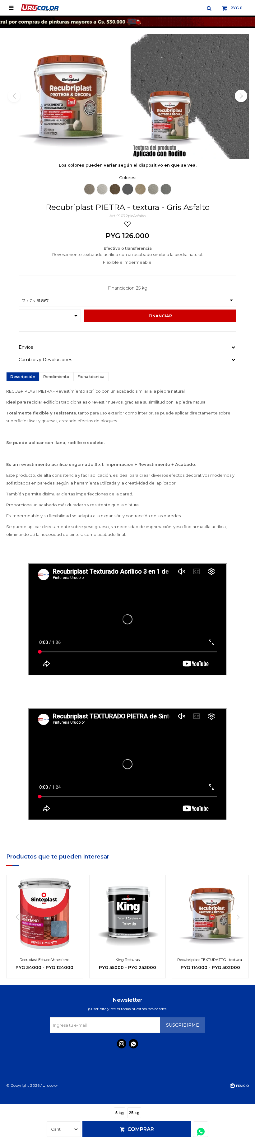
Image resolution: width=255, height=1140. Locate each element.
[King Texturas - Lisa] (127, 913)
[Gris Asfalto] (127, 189)
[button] (209, 8)
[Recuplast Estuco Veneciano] (44, 913)
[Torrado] (140, 189)
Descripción (22, 376)
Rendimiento (56, 376)
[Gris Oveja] (102, 189)
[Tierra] (114, 189)
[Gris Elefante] (165, 189)
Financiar (160, 315)
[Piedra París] (89, 189)
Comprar (141, 1129)
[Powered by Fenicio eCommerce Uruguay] (239, 1085)
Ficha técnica (90, 376)
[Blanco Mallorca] (153, 189)
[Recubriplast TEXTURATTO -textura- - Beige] (210, 913)
